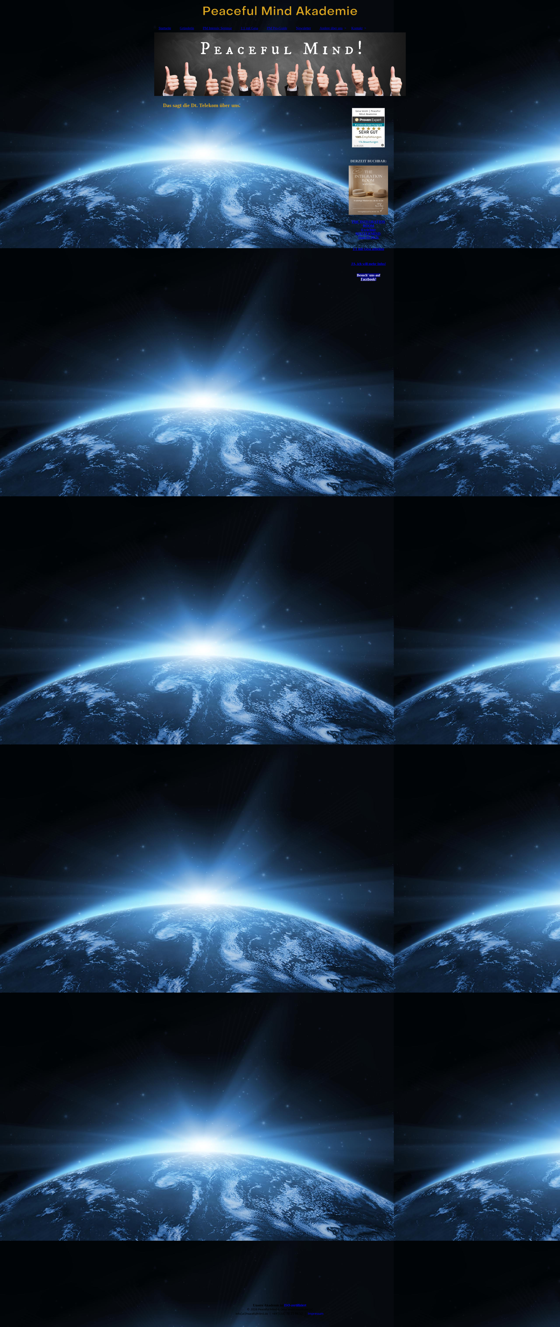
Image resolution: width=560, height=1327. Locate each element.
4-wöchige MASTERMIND (368, 231)
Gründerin (187, 28)
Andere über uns (331, 28)
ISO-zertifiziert (295, 1305)
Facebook (368, 279)
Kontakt (356, 28)
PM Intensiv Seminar (217, 28)
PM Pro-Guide (277, 28)
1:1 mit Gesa (249, 28)
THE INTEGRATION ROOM (368, 224)
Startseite (165, 28)
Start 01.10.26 (368, 237)
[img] (280, 12)
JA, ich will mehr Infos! (368, 264)
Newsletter (303, 28)
